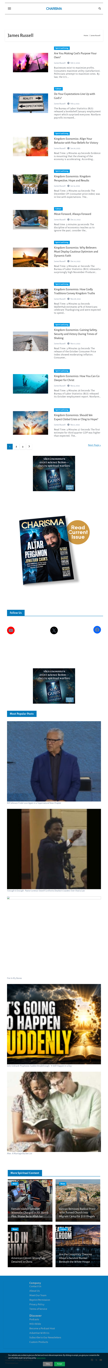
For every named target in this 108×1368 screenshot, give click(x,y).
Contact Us (35, 1286)
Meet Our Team (37, 1295)
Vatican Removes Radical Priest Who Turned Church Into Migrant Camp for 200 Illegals (77, 1212)
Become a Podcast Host (42, 1328)
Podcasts (34, 1319)
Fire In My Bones (14, 978)
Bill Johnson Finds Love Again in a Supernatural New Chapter (34, 803)
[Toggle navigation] (9, 8)
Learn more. (41, 1358)
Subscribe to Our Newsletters (45, 1337)
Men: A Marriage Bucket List (19, 1153)
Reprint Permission (39, 1299)
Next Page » (94, 445)
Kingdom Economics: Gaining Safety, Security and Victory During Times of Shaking (75, 333)
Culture (58, 89)
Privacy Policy (36, 1304)
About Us (34, 1290)
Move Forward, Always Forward (72, 213)
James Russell (60, 63)
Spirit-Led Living (61, 48)
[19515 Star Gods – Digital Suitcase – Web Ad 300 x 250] (54, 473)
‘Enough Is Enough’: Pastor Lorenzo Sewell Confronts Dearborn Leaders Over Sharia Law (46, 891)
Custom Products (38, 1341)
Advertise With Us (39, 1332)
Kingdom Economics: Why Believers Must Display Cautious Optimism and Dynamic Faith (76, 251)
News (15, 1184)
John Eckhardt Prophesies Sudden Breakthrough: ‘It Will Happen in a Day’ (39, 1066)
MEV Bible (35, 1323)
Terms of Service (38, 1308)
